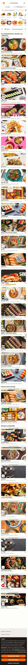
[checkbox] (3, 23)
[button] (3, 3)
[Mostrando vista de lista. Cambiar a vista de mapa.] (26, 10)
